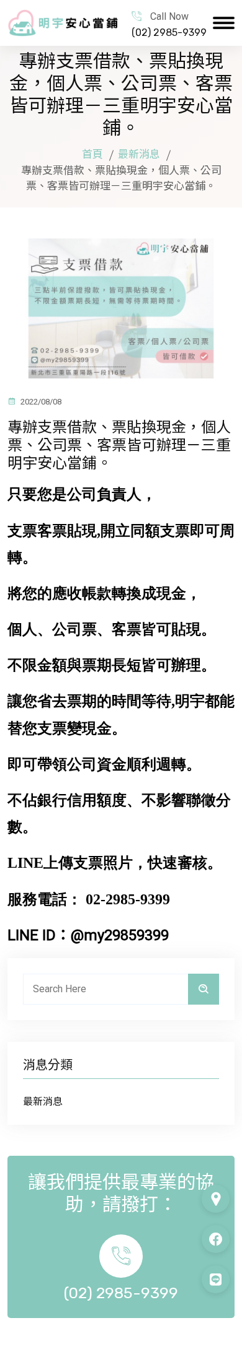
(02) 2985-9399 (169, 32)
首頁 (92, 154)
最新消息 (139, 154)
